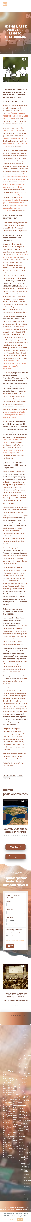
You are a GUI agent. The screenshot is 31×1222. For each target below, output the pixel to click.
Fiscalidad (22, 1145)
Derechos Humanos (26, 1102)
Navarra (18, 138)
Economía (22, 1151)
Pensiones (26, 1169)
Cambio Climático (26, 1056)
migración (26, 1148)
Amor (25, 1052)
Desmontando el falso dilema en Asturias (15, 1001)
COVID (25, 1085)
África (25, 1204)
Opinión (21, 1114)
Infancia (21, 1081)
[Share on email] (24, 1021)
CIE (24, 1067)
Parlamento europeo (27, 1159)
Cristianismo (27, 1092)
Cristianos (26, 1095)
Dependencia (22, 1090)
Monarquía (26, 1151)
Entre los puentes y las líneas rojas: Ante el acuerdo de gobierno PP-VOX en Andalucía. (15, 1141)
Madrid (23, 1175)
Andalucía (23, 1169)
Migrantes (22, 1123)
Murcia (25, 138)
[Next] (26, 823)
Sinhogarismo (23, 1099)
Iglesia (25, 1129)
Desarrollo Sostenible (27, 1107)
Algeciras (13, 138)
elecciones (12, 775)
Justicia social (26, 1136)
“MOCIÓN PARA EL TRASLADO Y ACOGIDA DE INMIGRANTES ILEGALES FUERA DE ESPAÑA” (15, 115)
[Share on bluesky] (20, 1021)
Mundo (21, 1154)
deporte (6, 775)
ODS (25, 1155)
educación (26, 1111)
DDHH (25, 1098)
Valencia (21, 1093)
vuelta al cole (25, 1200)
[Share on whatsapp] (18, 1021)
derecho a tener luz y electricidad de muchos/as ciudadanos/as (15, 207)
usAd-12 (24, 40)
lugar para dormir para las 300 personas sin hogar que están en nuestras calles (15, 176)
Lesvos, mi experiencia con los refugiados (11, 1159)
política (26, 1173)
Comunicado (22, 1111)
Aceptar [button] (20, 1219)
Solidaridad (27, 1183)
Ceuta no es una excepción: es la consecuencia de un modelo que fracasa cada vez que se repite (15, 1114)
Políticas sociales (26, 1176)
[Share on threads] (11, 1021)
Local (20, 1166)
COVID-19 (25, 1089)
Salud (20, 1075)
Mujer (20, 1078)
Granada (16, 40)
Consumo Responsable (27, 1074)
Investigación (23, 1096)
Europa (21, 1157)
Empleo (21, 1148)
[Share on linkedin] (16, 1021)
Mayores (26, 1139)
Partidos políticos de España (26, 1164)
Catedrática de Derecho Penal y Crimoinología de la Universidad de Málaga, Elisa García (14, 414)
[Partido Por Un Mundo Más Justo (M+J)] (5, 6)
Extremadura (22, 1072)
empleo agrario (26, 1118)
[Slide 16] (15, 842)
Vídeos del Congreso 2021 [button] (16, 862)
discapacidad (23, 1087)
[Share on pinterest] (13, 1021)
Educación (22, 1142)
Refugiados (26, 1180)
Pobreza (21, 1120)
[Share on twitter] (9, 1021)
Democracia (22, 1126)
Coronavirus (27, 1082)
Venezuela (26, 1192)
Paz (20, 1139)
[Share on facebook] (7, 1021)
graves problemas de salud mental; (14, 203)
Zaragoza (6, 138)
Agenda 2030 (25, 1044)
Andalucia (23, 1163)
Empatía (26, 1114)
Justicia (21, 1117)
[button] (27, 6)
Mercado (26, 1145)
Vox (25, 1195)
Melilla (25, 1142)
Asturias (16, 1006)
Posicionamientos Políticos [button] (16, 852)
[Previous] (5, 823)
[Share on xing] (22, 1021)
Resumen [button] (12, 1219)
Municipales (7, 778)
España (21, 1160)
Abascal (26, 1040)
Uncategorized (23, 1102)
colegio (26, 1070)
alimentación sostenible (27, 1048)
